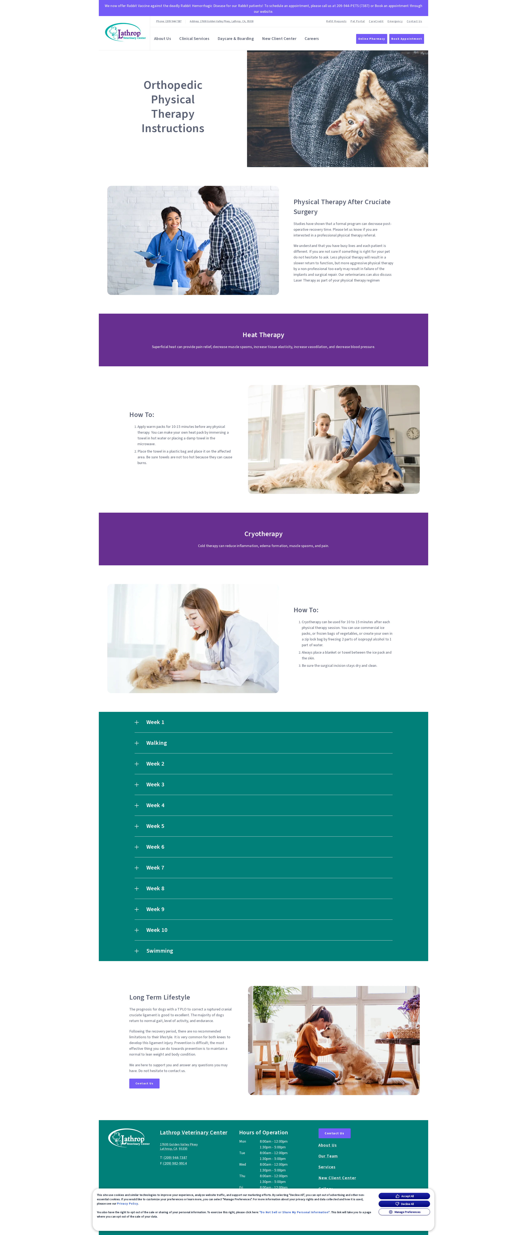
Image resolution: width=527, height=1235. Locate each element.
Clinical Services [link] (194, 39)
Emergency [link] (395, 21)
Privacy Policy (127, 1203)
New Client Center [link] (279, 39)
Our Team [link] (328, 1156)
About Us (162, 39)
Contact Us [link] (414, 21)
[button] (264, 722)
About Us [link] (327, 1145)
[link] (125, 32)
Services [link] (327, 1167)
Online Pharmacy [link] (371, 39)
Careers (312, 39)
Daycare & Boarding (236, 39)
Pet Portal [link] (358, 21)
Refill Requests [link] (336, 21)
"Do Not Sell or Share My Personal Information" (295, 1212)
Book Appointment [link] (406, 39)
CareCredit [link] (376, 21)
